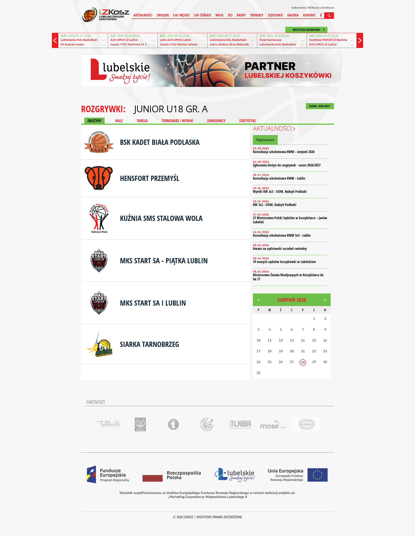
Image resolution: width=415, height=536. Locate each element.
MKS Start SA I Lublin (153, 303)
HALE (119, 120)
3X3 (230, 15)
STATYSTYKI (247, 120)
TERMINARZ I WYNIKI (177, 120)
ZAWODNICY (216, 120)
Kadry (241, 15)
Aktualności (143, 15)
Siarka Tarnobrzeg (149, 344)
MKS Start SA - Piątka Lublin (164, 260)
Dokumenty (299, 8)
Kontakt (309, 15)
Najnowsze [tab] (265, 140)
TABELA (142, 120)
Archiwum (327, 8)
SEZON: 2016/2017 (319, 106)
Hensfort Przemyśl (149, 178)
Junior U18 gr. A (171, 108)
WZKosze (313, 8)
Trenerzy (256, 15)
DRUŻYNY (94, 120)
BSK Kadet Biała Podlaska (160, 142)
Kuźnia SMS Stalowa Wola (161, 218)
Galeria (293, 15)
